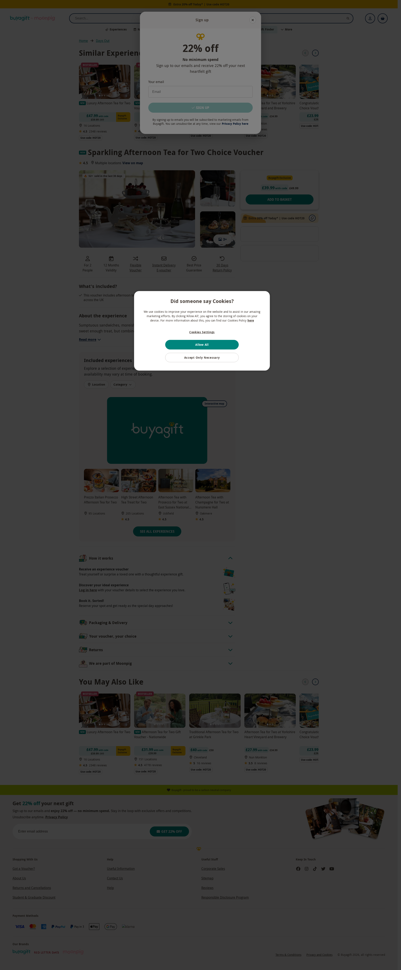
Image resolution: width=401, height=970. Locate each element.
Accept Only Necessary (202, 357)
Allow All (201, 345)
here (250, 320)
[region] (202, 331)
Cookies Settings (202, 332)
